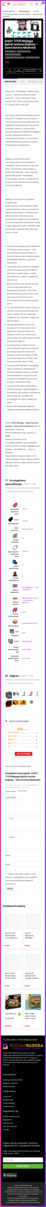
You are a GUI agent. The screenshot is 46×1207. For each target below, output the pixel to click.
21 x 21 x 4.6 (26, 658)
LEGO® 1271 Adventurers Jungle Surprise (31, 975)
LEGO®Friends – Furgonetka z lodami (10, 1017)
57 (23, 564)
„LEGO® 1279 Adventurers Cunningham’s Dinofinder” (11, 936)
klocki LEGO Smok (32, 57)
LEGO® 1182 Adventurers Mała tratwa (30, 1016)
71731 (24, 612)
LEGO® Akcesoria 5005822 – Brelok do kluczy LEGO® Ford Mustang (32, 939)
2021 (23, 633)
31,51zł (16, 466)
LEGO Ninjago (27, 641)
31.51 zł (24, 509)
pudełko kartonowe (29, 623)
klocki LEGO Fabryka (13, 54)
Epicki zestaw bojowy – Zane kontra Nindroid (30, 600)
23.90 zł (25, 551)
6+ (23, 538)
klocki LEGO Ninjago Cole (14, 57)
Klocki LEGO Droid (23, 51)
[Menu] (4, 4)
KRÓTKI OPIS (10, 81)
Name (8, 855)
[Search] (31, 4)
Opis (22, 81)
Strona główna (9, 11)
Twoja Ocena (10, 791)
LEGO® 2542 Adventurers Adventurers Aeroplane (10, 977)
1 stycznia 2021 (27, 529)
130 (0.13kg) (26, 649)
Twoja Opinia (11, 798)
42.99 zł (25, 521)
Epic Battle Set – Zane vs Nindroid (30, 588)
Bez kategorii (24, 11)
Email (8, 865)
